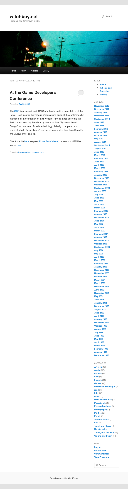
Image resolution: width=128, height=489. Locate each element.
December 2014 (101, 109)
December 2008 (101, 178)
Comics (98, 373)
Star (96, 422)
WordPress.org (101, 456)
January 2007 (100, 237)
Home (13, 70)
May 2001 (98, 296)
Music (97, 396)
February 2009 (101, 171)
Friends (98, 379)
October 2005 (100, 276)
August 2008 (100, 191)
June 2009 (99, 161)
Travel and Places (102, 425)
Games (97, 383)
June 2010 (99, 151)
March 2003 (99, 283)
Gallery (46, 70)
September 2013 (102, 118)
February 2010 (101, 158)
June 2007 (99, 220)
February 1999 (101, 348)
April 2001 (99, 299)
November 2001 (101, 292)
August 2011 (100, 141)
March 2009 (99, 168)
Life (96, 393)
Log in (97, 447)
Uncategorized (24, 152)
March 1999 (99, 345)
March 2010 (99, 155)
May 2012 (98, 138)
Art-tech (98, 366)
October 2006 (100, 243)
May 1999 (98, 338)
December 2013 (101, 115)
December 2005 (101, 269)
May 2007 (98, 223)
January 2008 (100, 214)
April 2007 (99, 227)
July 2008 (98, 194)
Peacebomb (100, 402)
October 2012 (100, 135)
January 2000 (100, 319)
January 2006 (100, 266)
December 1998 (101, 355)
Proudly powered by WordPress (64, 478)
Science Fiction (101, 419)
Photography (100, 409)
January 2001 (100, 302)
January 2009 (100, 174)
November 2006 (101, 240)
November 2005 (101, 273)
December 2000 (101, 306)
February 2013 (101, 128)
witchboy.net (24, 16)
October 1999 (100, 325)
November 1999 (101, 322)
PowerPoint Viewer (49, 141)
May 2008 (98, 201)
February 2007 (101, 233)
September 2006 (102, 246)
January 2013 (100, 132)
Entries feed (100, 450)
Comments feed (101, 453)
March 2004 (99, 279)
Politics (98, 412)
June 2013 (99, 122)
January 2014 (100, 112)
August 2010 (100, 148)
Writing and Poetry (103, 435)
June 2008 (99, 197)
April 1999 (99, 342)
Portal (97, 416)
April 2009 (99, 164)
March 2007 (99, 230)
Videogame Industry (104, 432)
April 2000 (99, 315)
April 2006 (99, 256)
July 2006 (98, 250)
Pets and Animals (102, 406)
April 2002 (99, 289)
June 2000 (99, 312)
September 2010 (102, 145)
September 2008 (102, 187)
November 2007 (101, 217)
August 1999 (100, 329)
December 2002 (101, 286)
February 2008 (101, 210)
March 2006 (99, 260)
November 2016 (101, 105)
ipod (96, 389)
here (26, 141)
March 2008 (99, 207)
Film (96, 376)
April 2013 (99, 125)
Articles (34, 70)
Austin (97, 370)
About (23, 70)
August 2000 (100, 309)
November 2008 (101, 181)
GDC (17, 111)
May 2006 (98, 253)
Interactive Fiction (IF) (104, 386)
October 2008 (100, 184)
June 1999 (99, 335)
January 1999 (100, 352)
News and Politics (103, 399)
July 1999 (98, 332)
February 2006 (101, 263)
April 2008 (99, 204)
